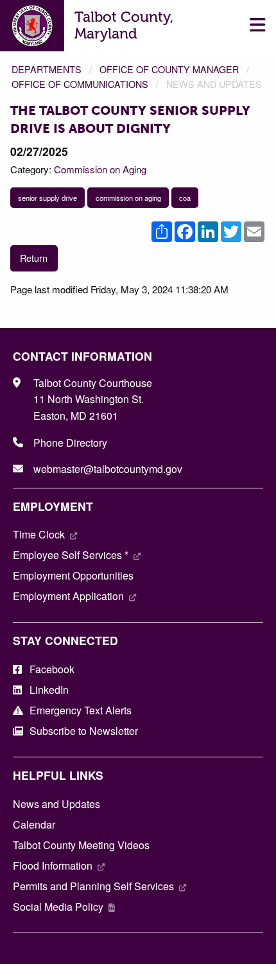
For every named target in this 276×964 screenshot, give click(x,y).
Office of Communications (80, 83)
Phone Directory (70, 442)
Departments (47, 69)
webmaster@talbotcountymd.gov (107, 468)
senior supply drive (47, 198)
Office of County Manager (169, 69)
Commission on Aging (100, 169)
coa (185, 198)
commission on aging (128, 198)
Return (33, 257)
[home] (32, 24)
